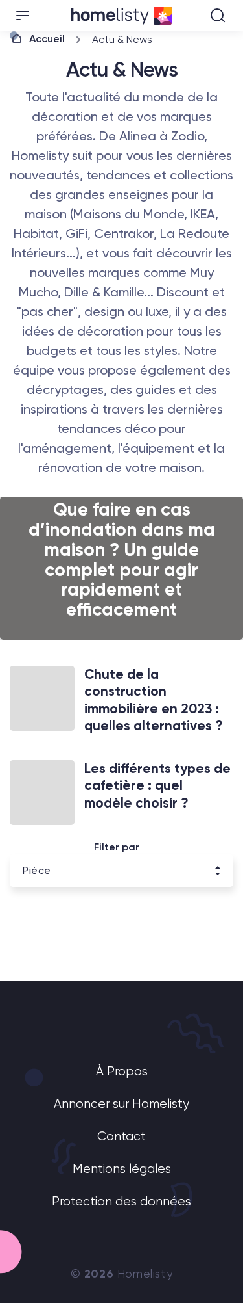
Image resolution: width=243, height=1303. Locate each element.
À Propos (122, 1072)
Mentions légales (122, 1169)
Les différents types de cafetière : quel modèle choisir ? (157, 785)
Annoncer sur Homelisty (121, 1104)
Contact (121, 1137)
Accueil (47, 39)
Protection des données (121, 1202)
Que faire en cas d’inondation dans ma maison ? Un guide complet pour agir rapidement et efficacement (122, 559)
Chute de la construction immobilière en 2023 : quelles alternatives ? (153, 700)
